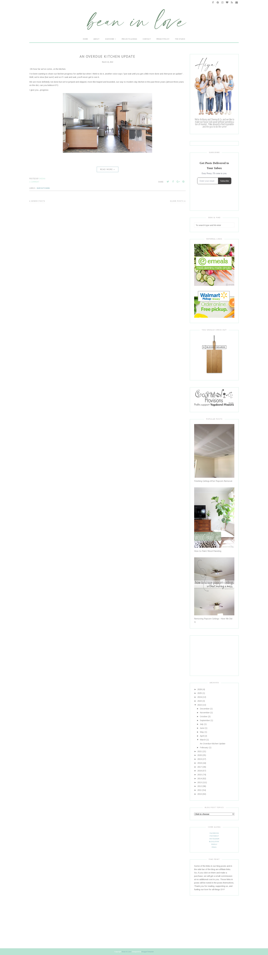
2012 (199, 786)
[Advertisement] (211, 653)
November (205, 712)
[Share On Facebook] (173, 181)
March (203, 739)
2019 (199, 759)
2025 (199, 693)
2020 (199, 755)
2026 (199, 689)
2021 (199, 751)
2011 (199, 790)
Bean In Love (126, 951)
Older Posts (177, 201)
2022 (199, 705)
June (202, 728)
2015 (199, 774)
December (205, 708)
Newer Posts (38, 201)
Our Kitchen (43, 188)
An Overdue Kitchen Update (107, 56)
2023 (199, 701)
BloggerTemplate (148, 951)
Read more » (107, 169)
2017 (199, 767)
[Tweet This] (168, 181)
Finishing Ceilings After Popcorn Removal (213, 481)
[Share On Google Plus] (178, 181)
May (202, 732)
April (202, 736)
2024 (199, 697)
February (204, 747)
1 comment (34, 182)
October (203, 716)
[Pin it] (183, 181)
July (202, 724)
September (205, 720)
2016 (199, 770)
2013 (199, 782)
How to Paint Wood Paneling (207, 551)
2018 (199, 763)
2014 (199, 778)
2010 (199, 794)
